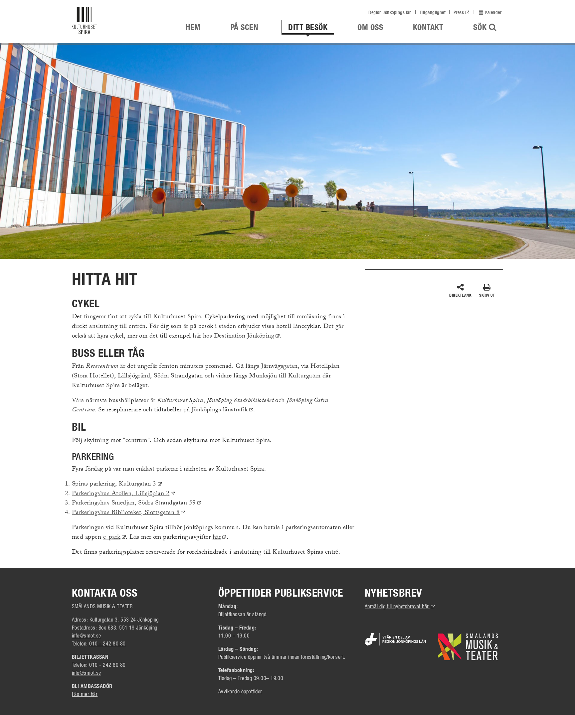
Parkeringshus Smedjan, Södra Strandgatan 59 (136, 503)
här (220, 537)
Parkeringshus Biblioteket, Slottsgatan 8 (128, 513)
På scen (244, 27)
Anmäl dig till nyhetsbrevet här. (400, 606)
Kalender (493, 12)
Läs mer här (84, 694)
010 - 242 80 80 (107, 643)
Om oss (370, 27)
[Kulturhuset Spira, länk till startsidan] (117, 22)
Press (459, 12)
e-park (114, 537)
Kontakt (428, 27)
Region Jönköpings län (390, 12)
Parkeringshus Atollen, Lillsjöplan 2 (123, 494)
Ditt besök (307, 27)
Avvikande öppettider (240, 691)
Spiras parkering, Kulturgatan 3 (117, 484)
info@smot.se (86, 635)
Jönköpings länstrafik (223, 410)
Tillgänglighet (433, 12)
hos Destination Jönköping (241, 336)
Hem (193, 27)
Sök (488, 27)
